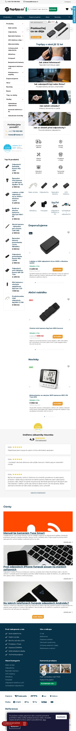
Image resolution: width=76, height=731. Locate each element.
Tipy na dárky (11, 95)
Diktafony (10, 54)
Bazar (8, 91)
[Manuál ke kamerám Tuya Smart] (37, 521)
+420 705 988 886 (13, 1)
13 (61, 282)
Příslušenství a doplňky (12, 73)
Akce (8, 83)
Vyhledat (52, 9)
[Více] (67, 17)
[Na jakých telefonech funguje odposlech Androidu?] (37, 591)
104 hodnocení (40, 440)
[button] (28, 30)
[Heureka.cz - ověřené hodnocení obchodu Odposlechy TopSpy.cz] (13, 148)
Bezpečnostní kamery (15, 62)
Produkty (9, 24)
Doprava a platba (45, 639)
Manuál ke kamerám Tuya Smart (23, 533)
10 (54, 282)
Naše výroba (11, 28)
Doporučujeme (11, 78)
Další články (37, 617)
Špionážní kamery (13, 36)
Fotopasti (10, 58)
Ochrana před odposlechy (12, 49)
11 (56, 282)
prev (29, 252)
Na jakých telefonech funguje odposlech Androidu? (35, 603)
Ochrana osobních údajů (48, 645)
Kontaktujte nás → (47, 683)
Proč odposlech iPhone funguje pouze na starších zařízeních (34, 568)
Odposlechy (11, 32)
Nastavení (14, 726)
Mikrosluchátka (12, 44)
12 (59, 282)
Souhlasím (60, 717)
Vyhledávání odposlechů (11, 104)
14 (63, 282)
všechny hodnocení (37, 493)
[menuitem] (8, 17)
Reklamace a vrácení (47, 648)
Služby (8, 99)
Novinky (9, 87)
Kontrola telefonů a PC (14, 110)
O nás (41, 633)
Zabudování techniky (14, 116)
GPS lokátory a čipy (14, 40)
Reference (43, 636)
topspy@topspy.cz (31, 1)
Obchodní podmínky (47, 642)
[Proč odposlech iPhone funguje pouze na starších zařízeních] (37, 555)
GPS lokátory (9, 674)
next (68, 252)
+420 (15, 131)
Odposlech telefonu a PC (14, 67)
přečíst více (66, 542)
